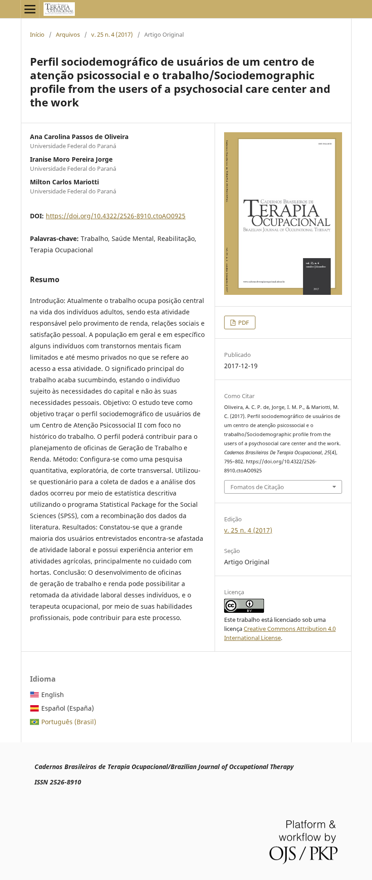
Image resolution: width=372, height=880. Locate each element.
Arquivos (68, 34)
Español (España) (67, 708)
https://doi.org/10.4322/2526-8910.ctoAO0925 (116, 216)
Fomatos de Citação (257, 487)
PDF (243, 322)
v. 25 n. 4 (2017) (112, 34)
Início (37, 34)
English (52, 694)
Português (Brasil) (68, 721)
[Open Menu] (30, 9)
